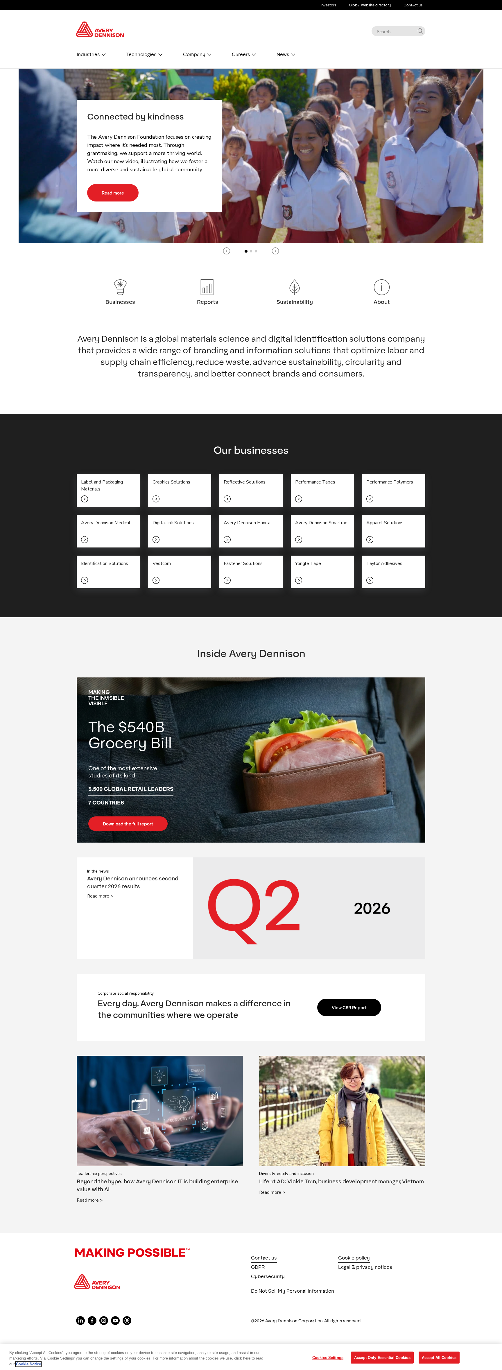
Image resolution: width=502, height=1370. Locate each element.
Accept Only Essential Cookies (382, 1357)
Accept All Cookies (439, 1357)
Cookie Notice (28, 1364)
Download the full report (128, 823)
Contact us (413, 5)
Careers (241, 54)
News (283, 54)
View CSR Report (349, 1007)
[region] (251, 1357)
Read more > (100, 896)
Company (194, 54)
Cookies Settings (327, 1357)
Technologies (141, 54)
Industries (88, 54)
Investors (328, 5)
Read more (113, 192)
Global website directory (370, 5)
